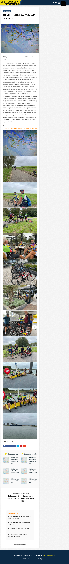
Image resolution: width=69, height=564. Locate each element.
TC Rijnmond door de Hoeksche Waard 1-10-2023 (27, 498)
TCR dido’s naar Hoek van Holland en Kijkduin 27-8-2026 (14, 460)
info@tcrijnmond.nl (49, 555)
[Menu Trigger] (63, 3)
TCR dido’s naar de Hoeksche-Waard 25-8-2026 (15, 470)
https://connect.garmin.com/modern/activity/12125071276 (20, 128)
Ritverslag (7, 11)
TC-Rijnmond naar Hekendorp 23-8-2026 (15, 480)
